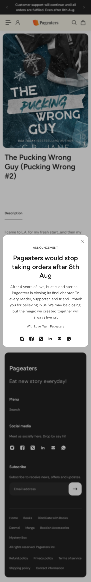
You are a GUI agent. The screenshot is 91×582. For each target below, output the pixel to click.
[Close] (82, 241)
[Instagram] (22, 338)
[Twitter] (40, 338)
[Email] (59, 338)
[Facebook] (31, 338)
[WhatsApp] (68, 338)
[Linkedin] (50, 338)
